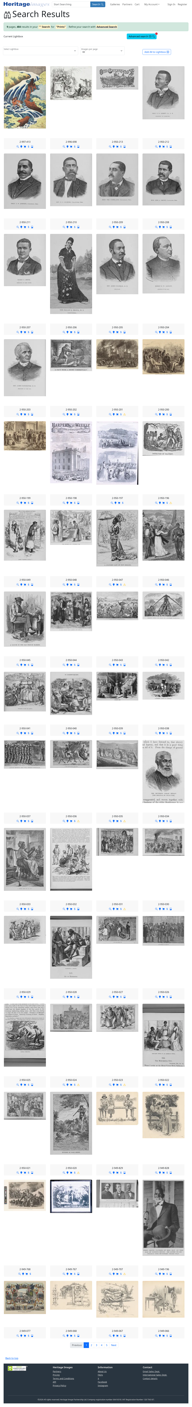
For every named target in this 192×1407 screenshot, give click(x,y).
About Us (102, 1371)
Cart (137, 4)
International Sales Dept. (155, 1374)
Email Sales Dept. (151, 1371)
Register (182, 4)
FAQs (100, 1374)
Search (96, 4)
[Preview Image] (17, 146)
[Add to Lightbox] (21, 146)
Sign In (171, 4)
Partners (127, 4)
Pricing (56, 1374)
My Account (151, 4)
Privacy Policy (59, 1385)
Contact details (150, 1378)
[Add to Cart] (25, 146)
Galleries (115, 4)
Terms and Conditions (63, 1378)
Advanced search (143, 36)
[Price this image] (28, 146)
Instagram (103, 1385)
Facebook (102, 1381)
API (54, 1381)
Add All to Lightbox (155, 52)
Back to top (11, 1358)
